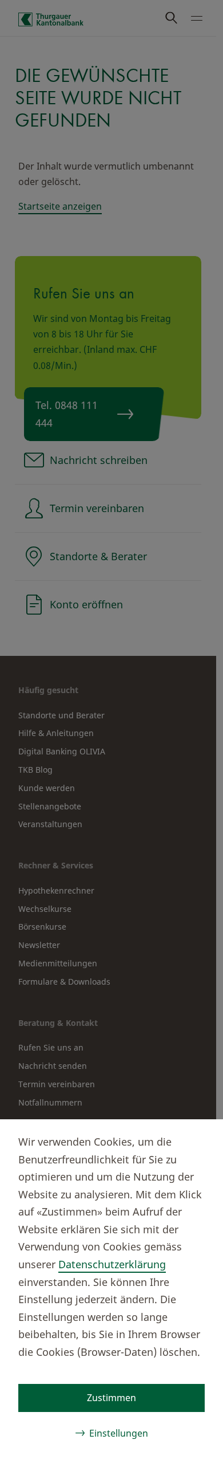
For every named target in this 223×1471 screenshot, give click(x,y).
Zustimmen (111, 1397)
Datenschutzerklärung (112, 1264)
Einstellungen (118, 1433)
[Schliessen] (195, 1140)
